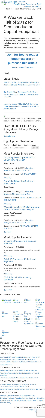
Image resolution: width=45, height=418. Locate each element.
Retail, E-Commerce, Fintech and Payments (20, 260)
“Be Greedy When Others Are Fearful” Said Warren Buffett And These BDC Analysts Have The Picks (21, 94)
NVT (21, 174)
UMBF (33, 174)
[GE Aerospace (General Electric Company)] (40, 304)
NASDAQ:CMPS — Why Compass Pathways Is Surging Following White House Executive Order (22, 83)
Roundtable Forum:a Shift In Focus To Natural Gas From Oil (19, 378)
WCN (28, 226)
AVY (29, 174)
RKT (32, 226)
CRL (25, 174)
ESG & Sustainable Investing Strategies (17, 278)
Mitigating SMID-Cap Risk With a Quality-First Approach (19, 158)
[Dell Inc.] (39, 320)
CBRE (14, 200)
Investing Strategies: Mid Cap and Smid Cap (18, 169)
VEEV (9, 228)
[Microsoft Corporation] (6, 301)
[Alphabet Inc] (5, 332)
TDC (27, 197)
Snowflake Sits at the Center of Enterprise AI (18, 182)
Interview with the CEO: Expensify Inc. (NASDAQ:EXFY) (18, 359)
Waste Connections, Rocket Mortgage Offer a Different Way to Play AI (22, 208)
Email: (6, 148)
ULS (5, 228)
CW (36, 197)
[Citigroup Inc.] (28, 314)
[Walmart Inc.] (5, 314)
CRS (39, 197)
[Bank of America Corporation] (28, 321)
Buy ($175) (8, 255)
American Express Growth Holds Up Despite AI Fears (17, 396)
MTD (36, 226)
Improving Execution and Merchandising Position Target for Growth (21, 400)
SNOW (22, 197)
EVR (9, 200)
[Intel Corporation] (17, 301)
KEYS (23, 226)
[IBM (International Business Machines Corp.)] (18, 316)
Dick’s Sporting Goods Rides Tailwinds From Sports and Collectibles (22, 398)
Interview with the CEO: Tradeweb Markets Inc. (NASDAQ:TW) (20, 357)
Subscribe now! (9, 136)
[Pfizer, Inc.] (28, 301)
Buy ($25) (7, 177)
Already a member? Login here (22, 67)
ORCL (31, 197)
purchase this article (22, 63)
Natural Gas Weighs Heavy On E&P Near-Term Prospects (18, 371)
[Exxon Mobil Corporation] (40, 314)
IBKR (5, 200)
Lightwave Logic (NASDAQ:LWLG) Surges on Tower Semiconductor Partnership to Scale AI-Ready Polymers (21, 106)
